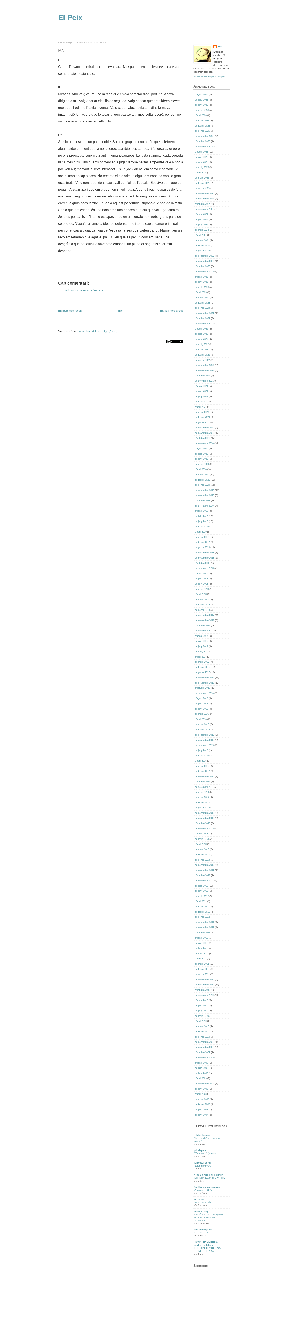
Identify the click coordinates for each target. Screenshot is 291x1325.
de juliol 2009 (201, 1068)
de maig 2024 (202, 230)
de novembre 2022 (204, 313)
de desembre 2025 (204, 136)
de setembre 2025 (204, 146)
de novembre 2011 (204, 927)
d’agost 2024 (201, 214)
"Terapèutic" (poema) (205, 1153)
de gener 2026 (202, 131)
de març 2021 (202, 412)
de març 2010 (202, 1026)
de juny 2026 (201, 105)
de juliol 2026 (201, 99)
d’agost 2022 (201, 328)
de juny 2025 (201, 162)
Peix (220, 46)
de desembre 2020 (204, 427)
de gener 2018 (202, 610)
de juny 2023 (201, 282)
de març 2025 (202, 177)
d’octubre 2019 (202, 500)
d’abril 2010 (201, 1021)
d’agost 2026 (201, 94)
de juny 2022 (201, 339)
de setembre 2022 (204, 323)
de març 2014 (202, 797)
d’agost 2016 (201, 698)
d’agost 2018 (201, 573)
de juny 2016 (201, 708)
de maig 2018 (202, 589)
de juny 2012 (201, 891)
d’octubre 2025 (202, 141)
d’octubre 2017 (202, 625)
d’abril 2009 (201, 1078)
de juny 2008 (201, 1088)
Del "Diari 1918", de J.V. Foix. (209, 1178)
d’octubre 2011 (202, 932)
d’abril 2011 (200, 958)
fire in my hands (202, 1202)
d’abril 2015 (201, 760)
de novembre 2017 (204, 620)
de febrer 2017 (202, 667)
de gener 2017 (202, 672)
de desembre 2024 (204, 193)
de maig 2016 (202, 714)
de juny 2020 (201, 459)
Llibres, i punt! (202, 1162)
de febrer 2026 (202, 125)
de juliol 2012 (201, 885)
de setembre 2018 (204, 568)
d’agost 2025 (201, 151)
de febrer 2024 (202, 245)
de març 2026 (202, 120)
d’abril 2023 (201, 292)
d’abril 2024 (201, 235)
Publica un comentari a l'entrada (83, 290)
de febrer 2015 (202, 771)
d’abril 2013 (201, 844)
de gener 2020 (202, 485)
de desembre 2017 (204, 615)
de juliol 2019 (201, 516)
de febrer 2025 (202, 183)
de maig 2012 (202, 896)
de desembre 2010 (204, 979)
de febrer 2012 (202, 911)
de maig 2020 (202, 464)
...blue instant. (202, 1135)
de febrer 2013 (202, 854)
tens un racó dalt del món (208, 1175)
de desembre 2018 (204, 552)
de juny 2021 (201, 396)
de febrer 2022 (202, 354)
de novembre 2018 (204, 557)
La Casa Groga (202, 1232)
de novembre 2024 (204, 198)
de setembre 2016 (204, 693)
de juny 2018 (201, 583)
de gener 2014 (202, 807)
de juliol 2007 (201, 1109)
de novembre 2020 (204, 433)
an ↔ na (199, 1199)
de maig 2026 (202, 110)
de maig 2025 (202, 167)
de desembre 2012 (204, 865)
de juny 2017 (201, 646)
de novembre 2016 (204, 682)
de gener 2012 (202, 917)
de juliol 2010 (201, 1005)
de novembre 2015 (204, 740)
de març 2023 (202, 297)
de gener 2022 (202, 360)
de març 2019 (202, 537)
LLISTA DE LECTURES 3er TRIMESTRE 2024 (208, 1249)
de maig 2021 (202, 401)
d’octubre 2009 (202, 1052)
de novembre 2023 (204, 261)
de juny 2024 (201, 224)
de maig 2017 (202, 651)
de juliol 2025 (201, 157)
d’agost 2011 (201, 937)
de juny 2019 (201, 521)
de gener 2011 (202, 974)
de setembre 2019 (204, 505)
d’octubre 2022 (202, 318)
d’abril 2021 (201, 407)
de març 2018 (202, 599)
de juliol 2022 (201, 334)
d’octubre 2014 (202, 781)
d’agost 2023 (201, 276)
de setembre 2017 (204, 630)
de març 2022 (202, 349)
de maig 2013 (202, 839)
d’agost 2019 (201, 511)
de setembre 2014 (204, 787)
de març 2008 (202, 1099)
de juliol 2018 (201, 578)
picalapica (200, 1150)
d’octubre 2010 (202, 990)
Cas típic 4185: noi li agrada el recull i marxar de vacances (208, 1217)
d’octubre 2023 (202, 266)
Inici (120, 310)
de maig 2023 (202, 287)
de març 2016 (202, 724)
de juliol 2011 (201, 943)
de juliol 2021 (201, 391)
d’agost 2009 (201, 1062)
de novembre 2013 (204, 818)
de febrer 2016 (202, 729)
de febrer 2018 (202, 604)
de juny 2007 (201, 1114)
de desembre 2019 (204, 490)
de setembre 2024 (204, 209)
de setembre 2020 (204, 443)
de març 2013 (202, 849)
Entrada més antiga (171, 310)
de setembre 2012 (204, 880)
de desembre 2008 (204, 1083)
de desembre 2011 (204, 922)
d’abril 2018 (201, 594)
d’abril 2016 (201, 719)
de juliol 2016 (201, 703)
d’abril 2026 (201, 115)
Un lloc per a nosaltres (207, 1187)
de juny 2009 (201, 1073)
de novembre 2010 (204, 984)
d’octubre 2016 (202, 688)
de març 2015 (202, 766)
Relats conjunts (203, 1229)
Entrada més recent (70, 310)
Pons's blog (201, 1211)
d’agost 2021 (201, 386)
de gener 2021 (202, 422)
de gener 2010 (202, 1037)
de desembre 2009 (204, 1042)
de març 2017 (202, 662)
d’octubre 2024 (202, 204)
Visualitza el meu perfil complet (209, 76)
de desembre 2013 (204, 813)
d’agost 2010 (201, 1000)
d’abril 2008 (201, 1094)
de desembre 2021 (204, 365)
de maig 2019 (202, 526)
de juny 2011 (201, 948)
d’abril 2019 (201, 531)
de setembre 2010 (204, 995)
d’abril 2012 (201, 901)
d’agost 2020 (201, 448)
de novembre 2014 (204, 776)
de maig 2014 (202, 792)
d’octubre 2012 (202, 875)
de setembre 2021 (204, 380)
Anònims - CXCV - (203, 1190)
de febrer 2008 (202, 1104)
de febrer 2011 (202, 969)
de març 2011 (202, 963)
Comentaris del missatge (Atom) (97, 331)
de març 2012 (202, 906)
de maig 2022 (202, 344)
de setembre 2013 (204, 828)
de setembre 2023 (204, 271)
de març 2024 (202, 240)
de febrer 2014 (202, 802)
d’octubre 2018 (202, 563)
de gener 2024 (202, 250)
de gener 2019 (202, 547)
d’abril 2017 (201, 656)
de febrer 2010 (202, 1031)
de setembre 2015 (204, 745)
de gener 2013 (202, 859)
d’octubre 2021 (202, 375)
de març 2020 (202, 474)
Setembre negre (202, 1165)
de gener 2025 (202, 188)
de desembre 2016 (204, 677)
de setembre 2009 (204, 1057)
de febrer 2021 (202, 417)
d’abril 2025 (201, 172)
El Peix (70, 17)
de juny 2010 (201, 1010)
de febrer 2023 (202, 302)
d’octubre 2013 (202, 823)
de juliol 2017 (201, 641)
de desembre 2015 (204, 734)
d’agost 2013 (201, 833)
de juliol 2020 (201, 453)
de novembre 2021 (204, 370)
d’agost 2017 (201, 636)
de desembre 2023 (204, 256)
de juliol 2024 (201, 219)
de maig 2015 (202, 755)
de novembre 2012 (204, 870)
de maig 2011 (202, 953)
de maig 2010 (202, 1016)
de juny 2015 (201, 750)
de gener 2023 (202, 308)
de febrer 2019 (202, 542)
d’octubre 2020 (202, 438)
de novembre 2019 (204, 495)
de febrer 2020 (202, 479)
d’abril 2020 (201, 469)
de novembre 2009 (204, 1047)
